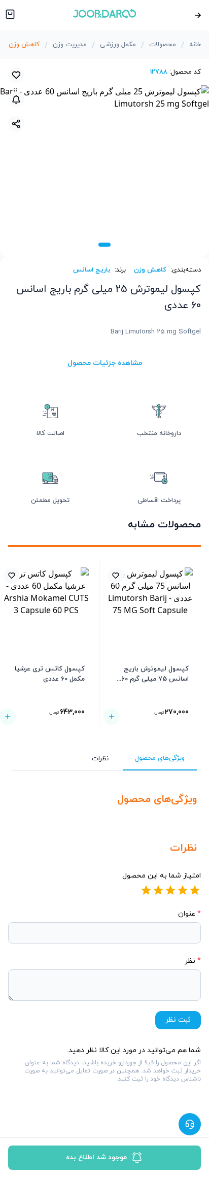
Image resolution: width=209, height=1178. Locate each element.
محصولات (162, 44)
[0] (9, 15)
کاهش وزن (24, 44)
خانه (195, 44)
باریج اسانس (92, 270)
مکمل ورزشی (118, 44)
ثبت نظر (178, 1020)
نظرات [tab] (100, 758)
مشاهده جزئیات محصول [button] (104, 363)
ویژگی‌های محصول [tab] (160, 758)
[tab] (104, 245)
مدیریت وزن (70, 44)
